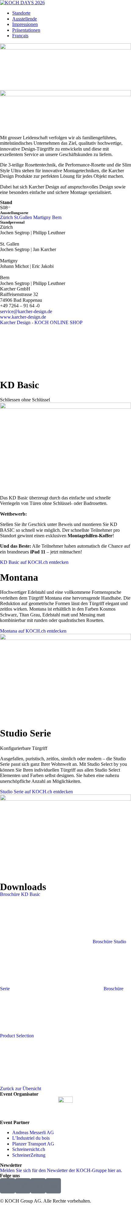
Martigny (42, 217)
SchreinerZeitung (28, 1155)
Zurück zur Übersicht (20, 1088)
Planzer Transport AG (33, 1143)
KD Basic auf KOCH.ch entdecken (34, 562)
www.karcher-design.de (23, 317)
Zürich (6, 217)
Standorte (21, 13)
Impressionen (25, 24)
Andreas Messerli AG (33, 1132)
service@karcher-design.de (26, 311)
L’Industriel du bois (31, 1138)
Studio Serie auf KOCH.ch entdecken (36, 791)
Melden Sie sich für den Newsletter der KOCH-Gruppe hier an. (61, 1170)
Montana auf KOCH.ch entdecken (33, 631)
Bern (57, 217)
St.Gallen (23, 217)
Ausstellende (24, 18)
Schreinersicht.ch (28, 1149)
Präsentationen (26, 30)
